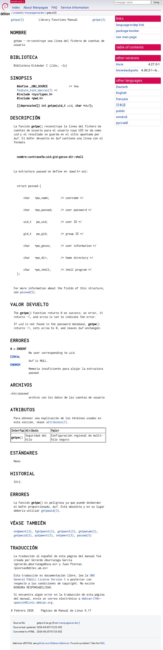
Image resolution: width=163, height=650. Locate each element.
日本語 (121, 105)
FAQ (54, 7)
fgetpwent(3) (44, 531)
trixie (119, 64)
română (121, 117)
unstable (18, 12)
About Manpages (35, 7)
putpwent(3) (44, 535)
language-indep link (130, 25)
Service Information (75, 7)
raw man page (126, 37)
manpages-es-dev (34, 12)
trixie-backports (127, 70)
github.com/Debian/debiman (53, 643)
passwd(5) (27, 292)
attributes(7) (56, 422)
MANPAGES (17, 1)
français (122, 99)
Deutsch (122, 87)
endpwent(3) (23, 531)
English (121, 93)
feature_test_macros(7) (34, 90)
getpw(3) (17, 19)
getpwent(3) (66, 531)
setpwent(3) (65, 535)
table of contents (130, 47)
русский (122, 123)
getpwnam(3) (87, 531)
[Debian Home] (5, 8)
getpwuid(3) (50, 510)
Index (16, 7)
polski (120, 111)
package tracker (127, 31)
